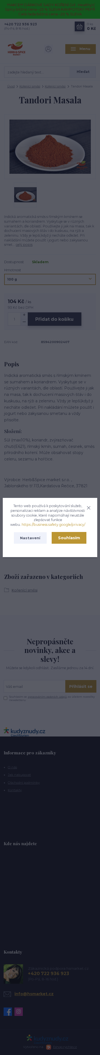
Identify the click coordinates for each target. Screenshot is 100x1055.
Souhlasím (69, 537)
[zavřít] (88, 507)
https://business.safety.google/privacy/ (53, 524)
